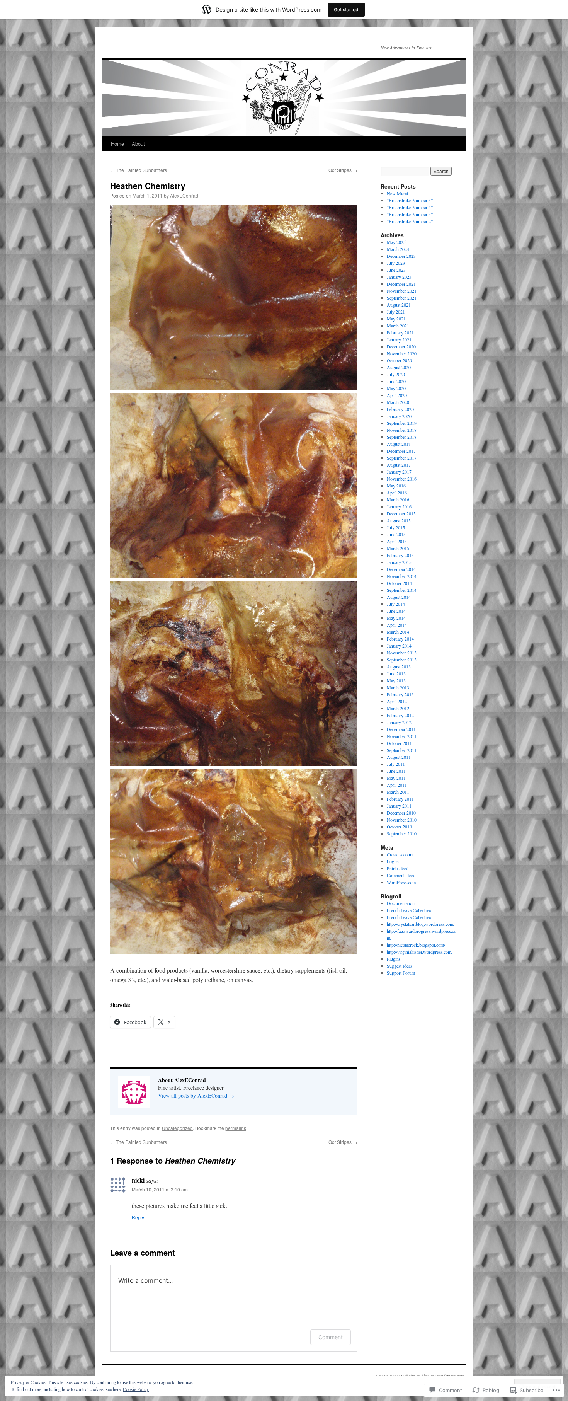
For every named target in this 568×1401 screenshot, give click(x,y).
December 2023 (401, 256)
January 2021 (399, 339)
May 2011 (396, 778)
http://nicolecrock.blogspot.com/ (416, 945)
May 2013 (396, 680)
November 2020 (402, 353)
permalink (235, 1128)
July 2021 (396, 311)
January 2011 (399, 806)
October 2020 (399, 360)
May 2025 (396, 242)
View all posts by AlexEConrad (196, 1095)
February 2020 (400, 409)
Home (117, 143)
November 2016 (402, 479)
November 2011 (402, 736)
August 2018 (399, 444)
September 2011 (402, 750)
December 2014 (401, 569)
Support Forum (401, 973)
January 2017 (399, 472)
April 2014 (397, 625)
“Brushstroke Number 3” (410, 214)
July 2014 (396, 604)
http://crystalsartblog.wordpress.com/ (420, 924)
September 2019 (402, 423)
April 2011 (397, 785)
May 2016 (396, 485)
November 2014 (402, 576)
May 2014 (396, 618)
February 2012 (400, 715)
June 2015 (396, 534)
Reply (138, 1217)
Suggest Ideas (399, 966)
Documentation (401, 903)
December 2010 (401, 813)
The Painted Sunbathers (138, 170)
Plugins (394, 959)
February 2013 (400, 694)
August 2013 (399, 666)
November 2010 (402, 819)
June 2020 (396, 381)
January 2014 (399, 646)
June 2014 (396, 611)
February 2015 (400, 555)
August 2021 (399, 305)
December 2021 (401, 284)
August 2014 (399, 597)
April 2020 (397, 395)
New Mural (397, 193)
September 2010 (402, 833)
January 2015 (399, 562)
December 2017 (401, 451)
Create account (400, 854)
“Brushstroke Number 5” (410, 200)
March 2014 (398, 632)
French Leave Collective (409, 910)
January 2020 (399, 416)
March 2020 (398, 402)
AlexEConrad (184, 195)
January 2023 (399, 277)
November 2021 (402, 291)
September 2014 (402, 590)
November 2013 (402, 652)
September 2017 (402, 458)
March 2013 (398, 687)
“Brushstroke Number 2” (410, 221)
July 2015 (396, 527)
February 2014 (400, 639)
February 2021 (400, 332)
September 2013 (402, 659)
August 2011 (399, 757)
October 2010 (399, 826)
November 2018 (402, 430)
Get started (346, 9)
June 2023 (396, 270)
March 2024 (398, 249)
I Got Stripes (341, 170)
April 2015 (397, 541)
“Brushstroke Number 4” (410, 207)
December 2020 (401, 346)
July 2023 (396, 263)
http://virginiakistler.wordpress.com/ (419, 952)
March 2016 (398, 499)
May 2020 (396, 388)
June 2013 (396, 673)
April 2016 (397, 492)
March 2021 (398, 325)
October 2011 (399, 743)
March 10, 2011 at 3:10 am (160, 1189)
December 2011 (401, 729)
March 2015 (398, 548)
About (138, 143)
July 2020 (396, 374)
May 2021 (396, 318)
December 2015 (401, 513)
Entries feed (397, 868)
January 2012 (399, 722)
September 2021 (402, 298)
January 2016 (399, 506)
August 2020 (399, 367)
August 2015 (399, 520)
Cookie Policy (136, 1389)
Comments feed (401, 875)
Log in (393, 861)
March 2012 (398, 708)
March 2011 (398, 792)
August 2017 (399, 465)
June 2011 (396, 771)
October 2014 (399, 583)
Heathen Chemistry (147, 185)
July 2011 (396, 764)
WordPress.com (401, 882)
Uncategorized (177, 1128)
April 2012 (397, 701)
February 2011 (400, 799)
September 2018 (402, 437)
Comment (330, 1337)
